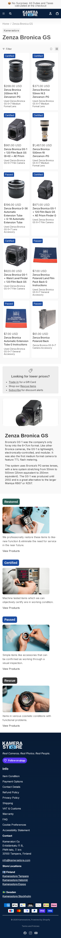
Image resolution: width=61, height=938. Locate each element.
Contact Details (11, 786)
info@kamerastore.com (16, 860)
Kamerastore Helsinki (15, 880)
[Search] (10, 13)
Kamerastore (24, 920)
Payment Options (13, 781)
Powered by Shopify (40, 920)
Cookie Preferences (14, 824)
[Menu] (3, 13)
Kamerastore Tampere (16, 876)
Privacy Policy (11, 797)
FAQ (5, 819)
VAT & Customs (12, 808)
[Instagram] (30, 933)
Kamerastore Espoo (14, 884)
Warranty (8, 813)
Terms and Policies (30, 926)
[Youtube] (36, 933)
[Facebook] (25, 933)
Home (6, 23)
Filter (9, 48)
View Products (11, 551)
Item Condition (11, 776)
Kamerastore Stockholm (17, 896)
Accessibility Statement (16, 830)
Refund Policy (11, 792)
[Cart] (57, 13)
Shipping (8, 803)
